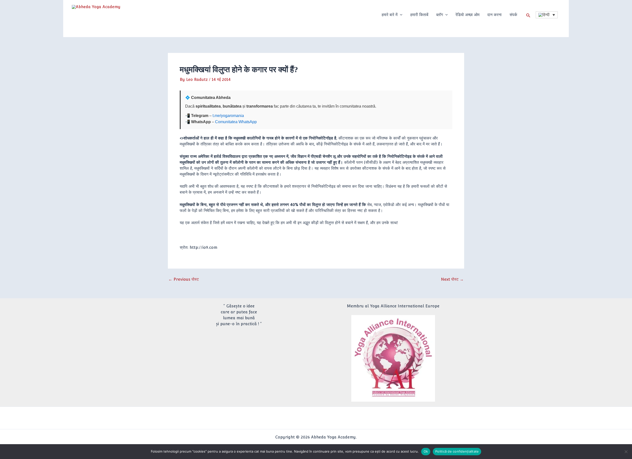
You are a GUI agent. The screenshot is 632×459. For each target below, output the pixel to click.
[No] (625, 451)
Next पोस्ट (452, 279)
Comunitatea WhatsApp (236, 122)
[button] (399, 15)
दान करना (494, 14)
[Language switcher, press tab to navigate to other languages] (547, 15)
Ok (426, 451)
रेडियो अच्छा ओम (467, 14)
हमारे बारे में (389, 14)
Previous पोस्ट (183, 279)
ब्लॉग (439, 14)
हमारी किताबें (419, 14)
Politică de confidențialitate (457, 451)
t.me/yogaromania (228, 116)
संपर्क (513, 14)
